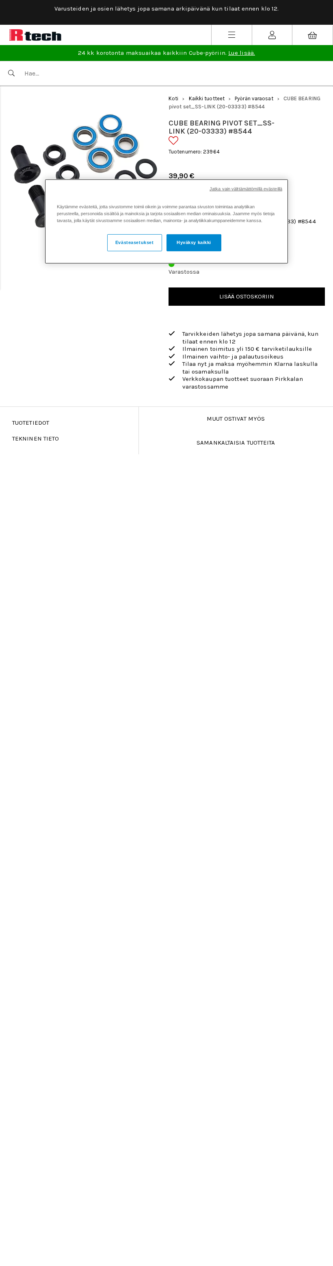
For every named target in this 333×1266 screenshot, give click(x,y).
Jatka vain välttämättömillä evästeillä (246, 188)
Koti (173, 98)
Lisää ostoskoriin (246, 296)
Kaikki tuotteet (207, 98)
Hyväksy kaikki (194, 242)
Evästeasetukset (134, 242)
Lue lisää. (241, 52)
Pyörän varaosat (254, 98)
